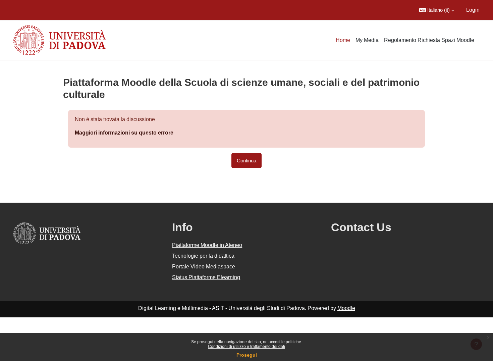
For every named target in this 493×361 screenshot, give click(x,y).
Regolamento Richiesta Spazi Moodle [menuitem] (429, 40)
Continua (246, 160)
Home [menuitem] (343, 40)
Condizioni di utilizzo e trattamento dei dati (246, 346)
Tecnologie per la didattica (203, 256)
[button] (436, 10)
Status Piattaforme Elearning (206, 277)
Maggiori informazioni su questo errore (124, 133)
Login (473, 10)
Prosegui (246, 355)
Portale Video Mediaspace (203, 266)
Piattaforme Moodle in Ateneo (207, 245)
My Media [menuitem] (367, 40)
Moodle (346, 308)
